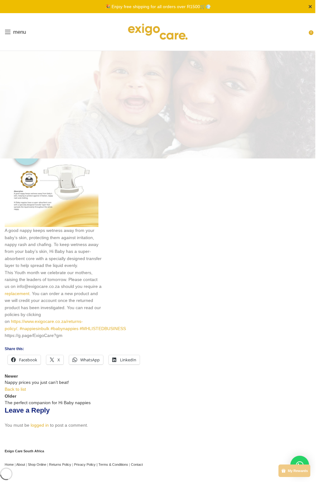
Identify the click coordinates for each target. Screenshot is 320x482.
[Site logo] (157, 31)
